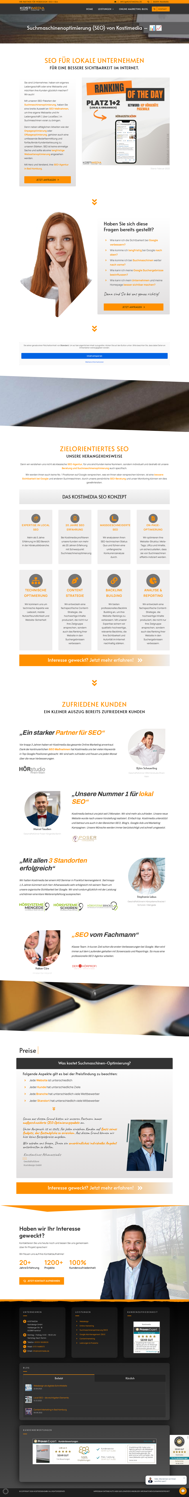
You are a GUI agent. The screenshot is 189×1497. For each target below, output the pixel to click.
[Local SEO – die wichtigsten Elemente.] (28, 1397)
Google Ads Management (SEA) (92, 1334)
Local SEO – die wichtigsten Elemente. (51, 1397)
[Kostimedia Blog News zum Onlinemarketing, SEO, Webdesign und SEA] (32, 7)
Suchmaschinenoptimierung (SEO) (94, 1330)
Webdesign (84, 1321)
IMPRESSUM (98, 1491)
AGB (116, 1491)
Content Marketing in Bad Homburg (50, 1409)
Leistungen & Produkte (89, 1343)
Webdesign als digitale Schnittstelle (50, 1385)
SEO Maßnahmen (59, 749)
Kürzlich (130, 1378)
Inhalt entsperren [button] (94, 356)
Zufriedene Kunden (94, 704)
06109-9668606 (41, 1342)
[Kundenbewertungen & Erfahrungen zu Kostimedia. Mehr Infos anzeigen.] (146, 1323)
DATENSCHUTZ (108, 1491)
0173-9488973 (39, 1346)
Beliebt (59, 1378)
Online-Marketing (87, 1325)
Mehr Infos (148, 1441)
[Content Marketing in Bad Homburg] (28, 1409)
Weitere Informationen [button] (94, 362)
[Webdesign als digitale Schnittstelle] (28, 1386)
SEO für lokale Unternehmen (94, 60)
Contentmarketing (87, 1338)
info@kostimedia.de (41, 1351)
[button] (5, 1491)
